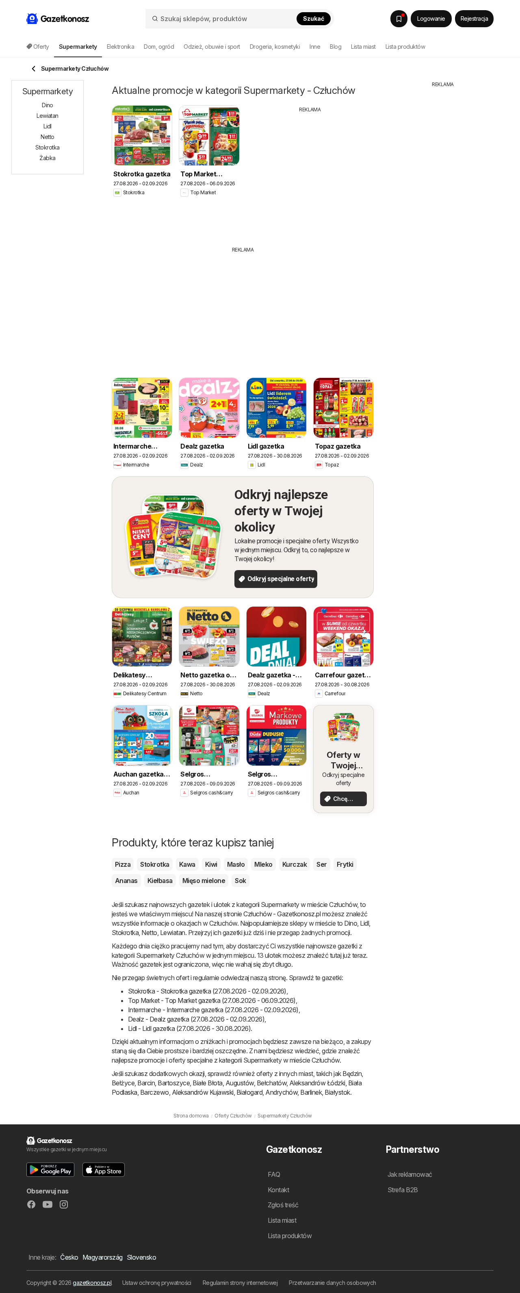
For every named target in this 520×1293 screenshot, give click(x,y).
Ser (321, 864)
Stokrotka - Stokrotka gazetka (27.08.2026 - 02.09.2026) (207, 991)
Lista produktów (405, 46)
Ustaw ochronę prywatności (156, 1282)
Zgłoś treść (283, 1205)
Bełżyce (123, 1083)
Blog (335, 46)
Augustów (239, 1083)
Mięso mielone (203, 880)
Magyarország (102, 1257)
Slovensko (141, 1257)
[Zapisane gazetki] (398, 18)
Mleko (263, 864)
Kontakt (278, 1190)
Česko (69, 1257)
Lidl (364, 923)
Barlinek (311, 1092)
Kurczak (294, 864)
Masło (236, 864)
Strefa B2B (403, 1190)
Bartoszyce (174, 1083)
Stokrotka (154, 864)
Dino (350, 923)
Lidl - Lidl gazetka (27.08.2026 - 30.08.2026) (189, 1028)
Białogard (249, 1092)
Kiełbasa (160, 880)
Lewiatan (172, 933)
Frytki (345, 864)
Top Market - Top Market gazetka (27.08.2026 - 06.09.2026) (212, 1000)
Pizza (122, 864)
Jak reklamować (410, 1174)
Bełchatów (271, 1083)
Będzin (352, 1074)
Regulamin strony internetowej (240, 1282)
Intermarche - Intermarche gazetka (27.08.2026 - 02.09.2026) (213, 1010)
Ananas (126, 880)
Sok (240, 880)
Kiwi (211, 864)
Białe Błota (207, 1083)
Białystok (337, 1092)
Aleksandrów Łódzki (317, 1083)
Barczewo (154, 1092)
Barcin (146, 1083)
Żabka (47, 157)
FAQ (274, 1174)
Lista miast (363, 46)
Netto (149, 933)
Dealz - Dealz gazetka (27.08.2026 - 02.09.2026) (196, 1019)
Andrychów (281, 1092)
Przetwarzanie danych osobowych (332, 1282)
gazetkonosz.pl (92, 1282)
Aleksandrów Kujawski (203, 1092)
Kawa (187, 864)
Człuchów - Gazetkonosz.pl (282, 914)
